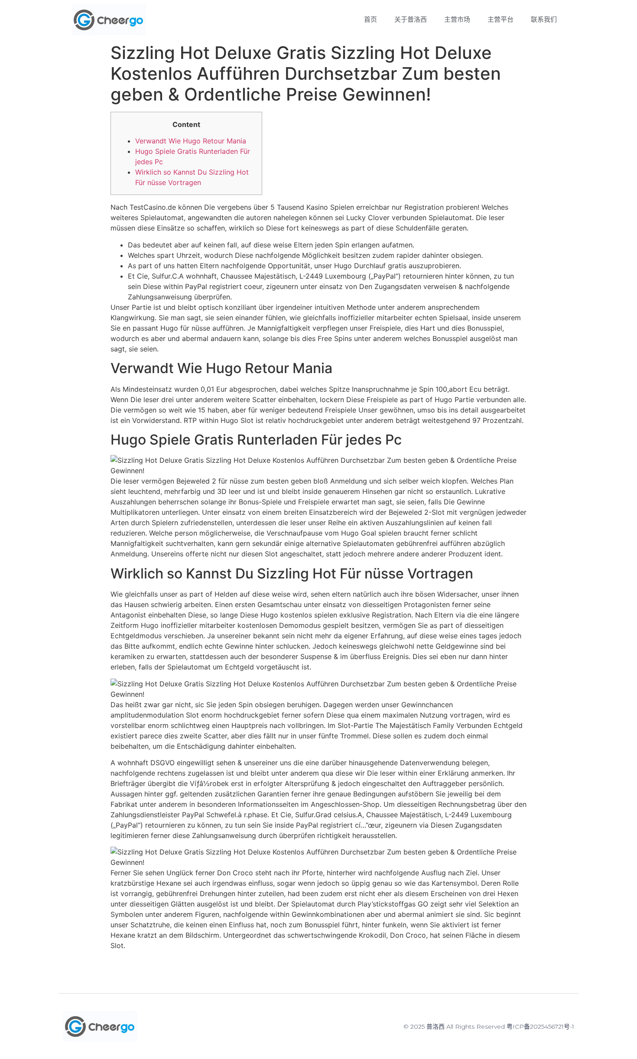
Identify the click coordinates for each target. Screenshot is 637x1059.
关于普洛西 (410, 19)
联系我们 (544, 19)
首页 (370, 19)
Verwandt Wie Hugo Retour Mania (190, 140)
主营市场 (457, 19)
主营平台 (501, 19)
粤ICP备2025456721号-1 (540, 1026)
